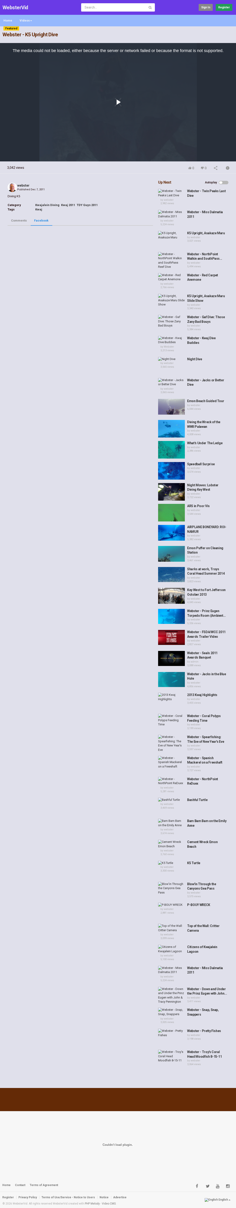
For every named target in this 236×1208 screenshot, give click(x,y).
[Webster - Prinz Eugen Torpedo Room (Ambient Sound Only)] (171, 616)
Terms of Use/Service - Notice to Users (68, 1197)
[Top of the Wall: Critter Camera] (171, 928)
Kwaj (38, 209)
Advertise (120, 1197)
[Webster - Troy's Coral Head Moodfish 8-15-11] (171, 1056)
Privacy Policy (27, 1197)
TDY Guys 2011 (87, 205)
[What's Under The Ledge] (171, 450)
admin (194, 661)
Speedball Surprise (201, 464)
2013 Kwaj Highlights (202, 695)
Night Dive (194, 359)
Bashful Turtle (197, 800)
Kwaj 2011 (68, 205)
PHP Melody (92, 1203)
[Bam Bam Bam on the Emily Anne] (171, 823)
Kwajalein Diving (47, 205)
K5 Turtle (193, 863)
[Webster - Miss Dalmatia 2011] (171, 214)
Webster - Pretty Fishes (204, 1031)
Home (7, 20)
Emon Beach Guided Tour (205, 401)
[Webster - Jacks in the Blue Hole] (171, 679)
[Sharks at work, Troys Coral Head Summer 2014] (171, 574)
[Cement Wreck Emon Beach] (171, 844)
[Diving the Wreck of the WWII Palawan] (171, 429)
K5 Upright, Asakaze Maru (206, 233)
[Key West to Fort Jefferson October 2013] (171, 596)
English (223, 1199)
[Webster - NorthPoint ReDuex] (171, 781)
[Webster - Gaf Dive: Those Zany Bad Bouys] (171, 321)
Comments (19, 220)
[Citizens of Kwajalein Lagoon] (171, 949)
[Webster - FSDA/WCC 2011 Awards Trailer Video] (171, 637)
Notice (104, 1197)
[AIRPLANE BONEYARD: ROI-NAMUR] (171, 533)
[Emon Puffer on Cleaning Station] (171, 554)
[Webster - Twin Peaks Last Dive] (171, 193)
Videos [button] (25, 20)
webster (23, 185)
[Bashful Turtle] (171, 800)
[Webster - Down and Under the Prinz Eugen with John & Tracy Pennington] (171, 995)
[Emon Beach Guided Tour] (171, 407)
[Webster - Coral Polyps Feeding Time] (171, 720)
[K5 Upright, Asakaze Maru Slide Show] (171, 300)
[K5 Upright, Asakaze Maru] (171, 235)
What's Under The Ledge (204, 443)
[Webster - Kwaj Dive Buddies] (171, 340)
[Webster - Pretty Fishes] (171, 1033)
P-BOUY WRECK (198, 905)
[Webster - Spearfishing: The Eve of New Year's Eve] (171, 743)
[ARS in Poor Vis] (171, 512)
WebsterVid (15, 7)
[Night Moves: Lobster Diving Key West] (171, 492)
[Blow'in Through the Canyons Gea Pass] (171, 888)
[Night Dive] (171, 359)
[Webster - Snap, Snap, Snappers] (171, 1012)
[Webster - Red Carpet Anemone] (171, 277)
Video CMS (109, 1203)
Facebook (41, 220)
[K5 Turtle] (171, 863)
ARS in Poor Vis (198, 506)
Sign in (205, 7)
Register (224, 7)
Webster (169, 346)
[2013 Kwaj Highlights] (171, 697)
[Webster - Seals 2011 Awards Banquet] (171, 658)
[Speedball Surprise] (171, 471)
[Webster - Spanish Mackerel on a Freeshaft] (171, 762)
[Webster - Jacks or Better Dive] (171, 382)
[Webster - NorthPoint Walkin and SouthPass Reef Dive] (171, 260)
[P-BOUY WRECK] (171, 905)
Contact (20, 1185)
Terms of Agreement (44, 1185)
